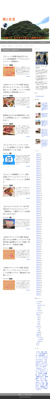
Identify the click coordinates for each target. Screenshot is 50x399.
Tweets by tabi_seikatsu (40, 96)
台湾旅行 (39, 341)
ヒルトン (38, 368)
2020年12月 (38, 260)
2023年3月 (38, 211)
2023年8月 (38, 202)
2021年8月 (38, 246)
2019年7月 (38, 291)
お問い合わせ (43, 42)
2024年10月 (38, 177)
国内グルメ (40, 376)
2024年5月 (38, 186)
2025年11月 (38, 157)
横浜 (38, 319)
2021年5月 (38, 251)
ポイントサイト (39, 312)
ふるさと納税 (38, 301)
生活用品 (45, 388)
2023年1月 (38, 215)
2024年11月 (38, 175)
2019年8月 (38, 289)
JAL (37, 353)
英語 (37, 344)
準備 (38, 330)
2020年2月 (38, 278)
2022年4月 (38, 231)
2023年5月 (38, 208)
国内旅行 (11, 95)
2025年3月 (38, 170)
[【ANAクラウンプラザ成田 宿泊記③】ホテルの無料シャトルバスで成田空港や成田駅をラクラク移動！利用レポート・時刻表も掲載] (9, 258)
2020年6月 (38, 271)
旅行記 (42, 380)
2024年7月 (38, 182)
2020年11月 (38, 262)
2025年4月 (38, 168)
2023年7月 (38, 204)
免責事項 (19, 394)
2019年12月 (38, 282)
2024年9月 (38, 179)
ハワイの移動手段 (43, 366)
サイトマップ (19, 42)
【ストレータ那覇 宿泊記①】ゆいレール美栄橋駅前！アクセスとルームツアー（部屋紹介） (16, 59)
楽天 (43, 383)
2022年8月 (38, 224)
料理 (38, 308)
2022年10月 (38, 220)
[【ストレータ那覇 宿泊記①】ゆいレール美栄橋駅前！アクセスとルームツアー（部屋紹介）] (9, 75)
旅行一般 (37, 326)
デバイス (42, 364)
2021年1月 (38, 258)
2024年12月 (38, 173)
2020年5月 (38, 273)
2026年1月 (38, 155)
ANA (42, 351)
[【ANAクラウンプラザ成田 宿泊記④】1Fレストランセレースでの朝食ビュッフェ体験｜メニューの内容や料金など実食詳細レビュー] (9, 106)
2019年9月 (38, 287)
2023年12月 (38, 195)
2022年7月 (38, 226)
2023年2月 (38, 213)
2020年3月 (38, 276)
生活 (10, 153)
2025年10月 (38, 159)
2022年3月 (38, 233)
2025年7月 (38, 164)
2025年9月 (38, 161)
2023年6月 (38, 206)
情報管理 (37, 380)
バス (38, 328)
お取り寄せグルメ (41, 305)
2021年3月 (38, 255)
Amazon (38, 351)
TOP (4, 45)
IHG (46, 351)
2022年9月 (38, 222)
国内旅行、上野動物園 (43, 378)
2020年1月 (38, 280)
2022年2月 (38, 235)
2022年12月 (38, 217)
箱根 (38, 323)
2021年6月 (38, 249)
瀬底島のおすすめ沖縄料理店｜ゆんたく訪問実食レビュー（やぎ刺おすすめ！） (16, 117)
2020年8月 (38, 267)
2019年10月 (38, 285)
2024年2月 (38, 191)
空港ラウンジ (39, 389)
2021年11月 (38, 240)
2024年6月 (38, 184)
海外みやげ (42, 385)
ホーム (7, 42)
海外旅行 (37, 335)
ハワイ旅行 (39, 337)
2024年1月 (38, 193)
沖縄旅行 (11, 123)
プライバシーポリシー (28, 394)
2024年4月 (38, 188)
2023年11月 (38, 197)
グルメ (37, 303)
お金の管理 (41, 355)
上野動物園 (40, 373)
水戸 (10, 217)
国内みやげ (44, 374)
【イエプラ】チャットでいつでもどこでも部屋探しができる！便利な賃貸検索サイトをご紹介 (16, 147)
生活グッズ (40, 388)
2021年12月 (38, 238)
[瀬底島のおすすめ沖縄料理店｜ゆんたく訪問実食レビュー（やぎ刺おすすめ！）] (9, 134)
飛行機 (39, 332)
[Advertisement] (25, 7)
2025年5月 (38, 166)
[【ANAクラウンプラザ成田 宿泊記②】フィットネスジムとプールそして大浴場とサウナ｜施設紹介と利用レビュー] (9, 289)
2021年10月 (38, 242)
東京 (38, 317)
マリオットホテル (43, 370)
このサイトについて (31, 42)
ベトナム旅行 (38, 310)
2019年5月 (38, 294)
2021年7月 (38, 247)
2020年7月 (38, 269)
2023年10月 (38, 199)
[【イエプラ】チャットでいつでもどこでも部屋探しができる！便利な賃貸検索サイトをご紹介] (9, 163)
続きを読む (28, 76)
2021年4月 (38, 253)
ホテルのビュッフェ (42, 369)
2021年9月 (38, 244)
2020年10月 (38, 264)
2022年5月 (38, 229)
